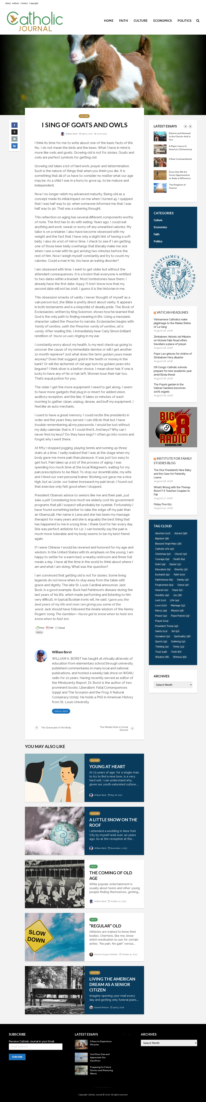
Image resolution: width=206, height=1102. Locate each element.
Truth (176, 652)
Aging (39, 632)
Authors (15, 3)
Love (161, 605)
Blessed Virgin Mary (168, 543)
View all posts (61, 711)
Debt (160, 564)
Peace (161, 615)
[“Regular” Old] (54, 936)
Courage (162, 559)
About (8, 3)
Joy (177, 595)
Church (181, 554)
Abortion (162, 533)
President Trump (166, 626)
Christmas (163, 554)
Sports (161, 641)
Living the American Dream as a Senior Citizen (112, 984)
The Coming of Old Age (110, 875)
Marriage (178, 605)
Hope (177, 590)
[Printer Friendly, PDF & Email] (50, 627)
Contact (24, 3)
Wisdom (162, 657)
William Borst (71, 134)
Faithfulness (164, 579)
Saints (161, 631)
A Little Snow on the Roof (113, 822)
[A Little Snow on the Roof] (54, 830)
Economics (162, 21)
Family (183, 579)
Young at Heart (107, 766)
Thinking (162, 646)
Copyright (33, 3)
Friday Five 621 (163, 504)
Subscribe (17, 1057)
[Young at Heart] (54, 777)
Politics (185, 21)
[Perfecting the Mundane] (160, 136)
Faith (123, 21)
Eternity (181, 569)
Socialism (162, 636)
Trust (161, 652)
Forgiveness (164, 585)
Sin (175, 631)
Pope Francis (180, 615)
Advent (180, 533)
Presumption (175, 162)
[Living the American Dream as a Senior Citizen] (54, 989)
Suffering (178, 641)
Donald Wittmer (101, 1007)
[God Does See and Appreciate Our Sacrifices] (160, 190)
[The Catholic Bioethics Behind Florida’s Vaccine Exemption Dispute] (160, 149)
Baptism (162, 538)
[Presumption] (160, 165)
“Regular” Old (105, 925)
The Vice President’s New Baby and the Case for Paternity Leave (172, 474)
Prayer (161, 621)
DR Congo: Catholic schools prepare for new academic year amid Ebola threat (173, 371)
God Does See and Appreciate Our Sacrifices (178, 191)
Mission (177, 610)
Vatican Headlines (172, 312)
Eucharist (162, 574)
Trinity (178, 646)
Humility (162, 595)
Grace (183, 585)
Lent (160, 600)
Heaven (161, 590)
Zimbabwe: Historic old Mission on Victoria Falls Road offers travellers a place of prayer (172, 340)
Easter (175, 564)
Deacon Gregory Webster (106, 954)
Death (179, 559)
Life (174, 600)
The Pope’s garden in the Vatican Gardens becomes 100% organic (170, 388)
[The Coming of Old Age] (54, 883)
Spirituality (182, 636)
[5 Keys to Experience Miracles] (160, 178)
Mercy (161, 610)
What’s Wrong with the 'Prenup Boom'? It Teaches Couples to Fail (172, 491)
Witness (180, 657)
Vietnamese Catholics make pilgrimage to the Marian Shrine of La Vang (172, 323)
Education (162, 569)
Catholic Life (164, 549)
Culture (141, 21)
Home (108, 21)
